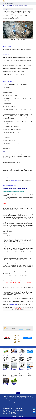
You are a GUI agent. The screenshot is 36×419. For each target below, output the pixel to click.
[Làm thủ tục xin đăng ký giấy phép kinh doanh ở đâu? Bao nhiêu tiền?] (14, 350)
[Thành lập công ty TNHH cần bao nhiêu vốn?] (6, 350)
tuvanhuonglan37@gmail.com (19, 310)
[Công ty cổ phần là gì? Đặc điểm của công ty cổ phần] (30, 365)
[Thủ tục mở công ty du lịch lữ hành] (14, 365)
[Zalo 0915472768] (34, 409)
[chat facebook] (34, 412)
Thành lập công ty (8, 401)
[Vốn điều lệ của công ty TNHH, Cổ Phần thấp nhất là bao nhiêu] (14, 380)
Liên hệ (23, 416)
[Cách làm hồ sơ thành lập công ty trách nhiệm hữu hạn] (30, 350)
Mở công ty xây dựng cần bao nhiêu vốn (21, 354)
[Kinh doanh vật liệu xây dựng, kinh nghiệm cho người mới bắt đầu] (6, 380)
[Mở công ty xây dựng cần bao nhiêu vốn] (22, 350)
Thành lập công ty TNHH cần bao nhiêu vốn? (6, 354)
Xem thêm (18, 392)
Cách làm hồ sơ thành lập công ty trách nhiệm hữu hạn (29, 355)
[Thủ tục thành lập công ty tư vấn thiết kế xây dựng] (22, 365)
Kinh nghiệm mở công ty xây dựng (6, 369)
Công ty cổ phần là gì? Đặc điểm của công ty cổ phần (30, 370)
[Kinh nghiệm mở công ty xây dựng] (6, 365)
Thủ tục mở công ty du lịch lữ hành (13, 369)
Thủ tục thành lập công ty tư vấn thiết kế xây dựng (21, 370)
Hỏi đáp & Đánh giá (27, 337)
